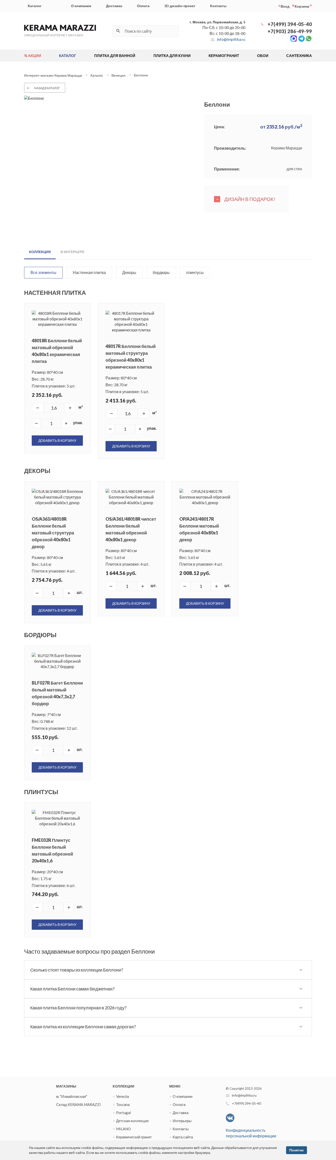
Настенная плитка (89, 272)
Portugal (123, 1112)
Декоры (129, 272)
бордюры (161, 272)
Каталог (35, 6)
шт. (80, 592)
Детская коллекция (132, 1120)
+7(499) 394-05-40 (290, 24)
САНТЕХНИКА (299, 55)
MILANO (123, 1129)
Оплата (143, 6)
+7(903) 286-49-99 (290, 31)
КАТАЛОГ (67, 55)
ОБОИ (262, 55)
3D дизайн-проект (179, 6)
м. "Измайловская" (71, 1096)
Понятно (296, 1150)
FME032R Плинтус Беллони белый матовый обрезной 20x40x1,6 (52, 850)
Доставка (114, 6)
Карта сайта (183, 1137)
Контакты (218, 6)
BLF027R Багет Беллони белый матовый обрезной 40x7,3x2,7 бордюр (57, 693)
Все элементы (43, 272)
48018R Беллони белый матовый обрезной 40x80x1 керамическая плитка (57, 351)
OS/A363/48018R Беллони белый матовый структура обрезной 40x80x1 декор (53, 532)
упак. (78, 422)
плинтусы (195, 272)
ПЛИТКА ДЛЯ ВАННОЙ (114, 55)
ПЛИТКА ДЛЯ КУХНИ (172, 55)
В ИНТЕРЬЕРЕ (72, 252)
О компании (81, 6)
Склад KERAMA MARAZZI (78, 1104)
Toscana (123, 1104)
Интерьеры (182, 1120)
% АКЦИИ (32, 55)
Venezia (122, 1096)
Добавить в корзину (57, 440)
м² (80, 407)
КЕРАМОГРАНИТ (224, 55)
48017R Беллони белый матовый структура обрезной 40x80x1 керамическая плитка (131, 357)
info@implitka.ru (231, 39)
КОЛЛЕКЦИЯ (40, 252)
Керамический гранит (134, 1137)
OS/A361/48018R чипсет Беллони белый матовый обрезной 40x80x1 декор (131, 529)
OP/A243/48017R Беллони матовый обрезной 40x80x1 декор (199, 529)
